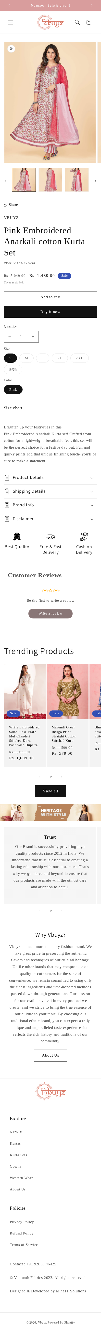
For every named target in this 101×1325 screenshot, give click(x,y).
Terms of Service (24, 1245)
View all (50, 791)
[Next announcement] (91, 5)
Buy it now (50, 312)
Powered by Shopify (61, 1322)
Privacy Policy (22, 1222)
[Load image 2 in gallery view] (50, 180)
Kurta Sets (18, 1155)
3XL (15, 370)
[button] (10, 22)
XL (62, 359)
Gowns (15, 1166)
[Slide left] (5, 181)
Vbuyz (42, 1322)
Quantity (10, 326)
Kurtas (15, 1143)
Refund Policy (22, 1233)
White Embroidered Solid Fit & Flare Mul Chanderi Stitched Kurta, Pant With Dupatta (24, 736)
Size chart (13, 408)
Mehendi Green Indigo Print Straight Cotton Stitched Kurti (64, 734)
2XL (82, 359)
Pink (13, 389)
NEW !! (16, 1132)
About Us (50, 1055)
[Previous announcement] (9, 5)
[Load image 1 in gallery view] (24, 180)
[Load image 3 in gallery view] (77, 180)
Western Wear (21, 1178)
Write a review (50, 613)
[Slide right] (95, 181)
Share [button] (13, 205)
